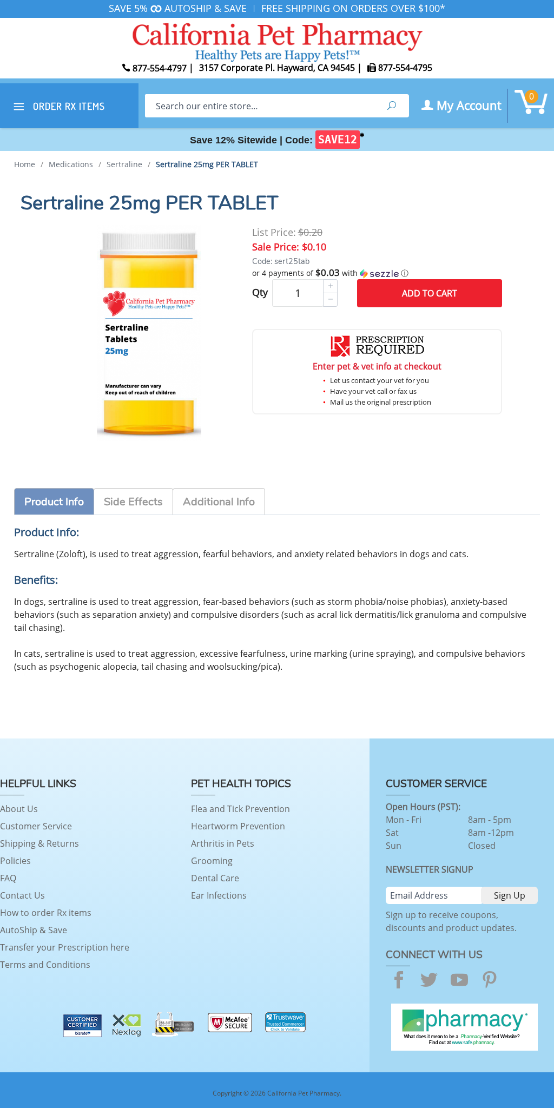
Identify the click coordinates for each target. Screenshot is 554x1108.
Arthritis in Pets (222, 843)
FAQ (8, 878)
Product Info (54, 501)
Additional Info (219, 501)
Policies (15, 861)
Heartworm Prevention (238, 826)
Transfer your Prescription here (64, 947)
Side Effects (133, 501)
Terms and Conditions (45, 965)
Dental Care (215, 878)
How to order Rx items (45, 913)
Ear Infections (219, 895)
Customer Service (36, 826)
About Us (19, 809)
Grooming (212, 861)
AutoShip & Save (33, 930)
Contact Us (22, 895)
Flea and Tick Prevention (240, 809)
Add (429, 293)
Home (24, 164)
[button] (377, 273)
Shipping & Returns (39, 843)
